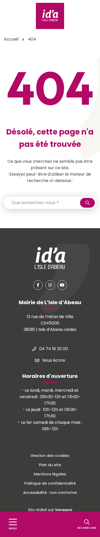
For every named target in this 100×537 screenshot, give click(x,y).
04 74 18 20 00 (53, 349)
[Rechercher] (87, 203)
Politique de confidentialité (50, 483)
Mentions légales (50, 474)
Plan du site (50, 464)
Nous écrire (53, 360)
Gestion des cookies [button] (50, 455)
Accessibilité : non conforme (50, 492)
